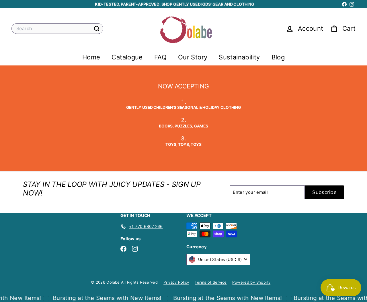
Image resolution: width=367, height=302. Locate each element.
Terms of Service (211, 282)
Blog (278, 57)
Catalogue (127, 57)
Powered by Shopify (251, 282)
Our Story (192, 57)
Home (91, 57)
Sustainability (239, 57)
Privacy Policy (176, 282)
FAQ (160, 57)
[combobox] (57, 28)
